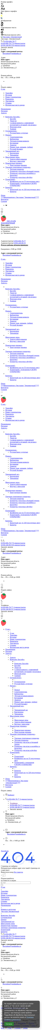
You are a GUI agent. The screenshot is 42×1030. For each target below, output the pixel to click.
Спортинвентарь (16, 137)
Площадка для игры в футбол (21, 177)
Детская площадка (17, 169)
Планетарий (10, 179)
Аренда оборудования (18, 159)
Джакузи (13, 121)
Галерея (4, 201)
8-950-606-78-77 (10, 41)
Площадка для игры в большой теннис (24, 171)
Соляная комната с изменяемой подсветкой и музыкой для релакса (23, 124)
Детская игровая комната (19, 141)
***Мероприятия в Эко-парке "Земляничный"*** (20, 197)
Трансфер (9, 93)
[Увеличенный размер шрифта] (3, 9)
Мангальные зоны (12, 157)
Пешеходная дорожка (13, 163)
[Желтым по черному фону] (1, 16)
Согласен (9, 1024)
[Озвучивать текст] (2, 30)
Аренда (4, 113)
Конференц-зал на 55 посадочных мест (25, 181)
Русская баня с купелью (19, 133)
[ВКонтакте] (6, 205)
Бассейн (13, 119)
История (8, 95)
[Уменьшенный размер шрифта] (2, 4)
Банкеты (8, 187)
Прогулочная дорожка (18, 165)
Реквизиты (9, 99)
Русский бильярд (16, 149)
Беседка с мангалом (17, 161)
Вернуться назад (7, 872)
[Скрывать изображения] (2, 25)
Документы (9, 101)
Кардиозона (14, 153)
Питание (4, 111)
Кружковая (14, 143)
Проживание (6, 109)
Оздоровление (11, 131)
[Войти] (2, 212)
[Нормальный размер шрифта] (2, 6)
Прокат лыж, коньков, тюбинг (21, 147)
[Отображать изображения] (2, 23)
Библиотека (14, 139)
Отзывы (8, 103)
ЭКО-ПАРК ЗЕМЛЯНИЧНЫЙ (8, 222)
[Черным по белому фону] (1, 14)
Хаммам (13, 129)
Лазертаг (13, 145)
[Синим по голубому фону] (1, 19)
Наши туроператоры (13, 97)
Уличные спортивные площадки (18, 167)
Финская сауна (15, 127)
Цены (3, 195)
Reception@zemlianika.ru (12, 53)
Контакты (4, 199)
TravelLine (5, 851)
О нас (3, 89)
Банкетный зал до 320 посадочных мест (25, 189)
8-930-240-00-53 (13, 45)
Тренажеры (14, 155)
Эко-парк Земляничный (10, 911)
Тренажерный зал (12, 151)
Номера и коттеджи (8, 909)
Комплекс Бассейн (12, 117)
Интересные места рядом (15, 105)
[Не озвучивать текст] (2, 33)
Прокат (8, 135)
